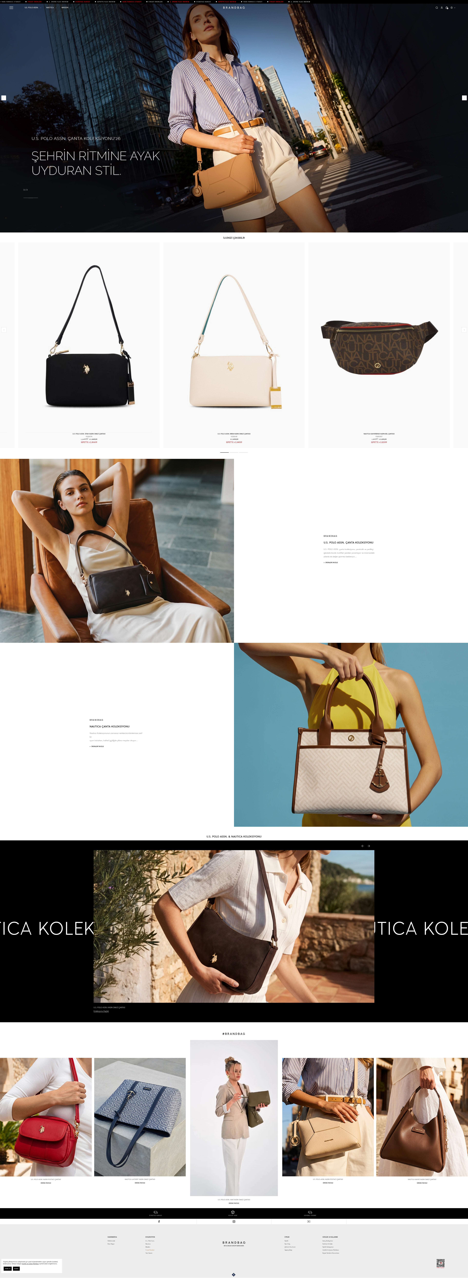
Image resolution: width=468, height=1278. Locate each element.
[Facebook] (159, 1221)
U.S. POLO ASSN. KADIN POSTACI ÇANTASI (46, 1179)
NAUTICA (50, 8)
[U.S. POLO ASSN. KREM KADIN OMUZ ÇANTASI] (234, 338)
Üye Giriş (287, 1244)
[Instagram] (234, 1221)
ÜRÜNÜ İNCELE (46, 1183)
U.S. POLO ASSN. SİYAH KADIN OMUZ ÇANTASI (89, 434)
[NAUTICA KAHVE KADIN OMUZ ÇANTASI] (422, 1117)
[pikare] (234, 1275)
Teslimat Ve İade (327, 1244)
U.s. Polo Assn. (150, 1241)
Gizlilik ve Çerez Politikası (30, 1264)
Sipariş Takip (288, 1250)
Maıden (148, 1247)
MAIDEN (65, 8)
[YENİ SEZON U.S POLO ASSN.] (234, 118)
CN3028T (379, 436)
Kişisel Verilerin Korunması (330, 1253)
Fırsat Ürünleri (150, 1250)
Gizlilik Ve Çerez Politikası (330, 1250)
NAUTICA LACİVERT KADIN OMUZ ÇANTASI (140, 1179)
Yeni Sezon (149, 1253)
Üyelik (286, 1241)
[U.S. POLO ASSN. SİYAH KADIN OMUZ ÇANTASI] (89, 338)
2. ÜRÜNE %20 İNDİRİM (106, 2)
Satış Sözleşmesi (327, 1241)
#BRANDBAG (234, 1034)
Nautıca (148, 1244)
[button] (224, 452)
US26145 (234, 436)
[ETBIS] (441, 1263)
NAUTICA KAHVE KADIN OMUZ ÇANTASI (422, 1179)
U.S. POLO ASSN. (31, 8)
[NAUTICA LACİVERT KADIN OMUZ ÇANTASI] (140, 1117)
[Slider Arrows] (3, 97)
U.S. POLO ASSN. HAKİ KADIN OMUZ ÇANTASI (234, 1200)
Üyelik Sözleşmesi (327, 1247)
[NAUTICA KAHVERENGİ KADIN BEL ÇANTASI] (379, 338)
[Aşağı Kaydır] (234, 200)
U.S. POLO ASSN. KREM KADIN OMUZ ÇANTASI (234, 434)
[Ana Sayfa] (234, 7)
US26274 (89, 436)
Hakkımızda (111, 1241)
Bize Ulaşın (111, 1244)
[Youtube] (308, 1221)
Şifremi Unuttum (290, 1247)
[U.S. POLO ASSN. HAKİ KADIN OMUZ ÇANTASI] (234, 1195)
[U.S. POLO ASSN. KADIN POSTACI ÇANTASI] (46, 1117)
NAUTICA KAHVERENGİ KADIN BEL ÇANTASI (379, 434)
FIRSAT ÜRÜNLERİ (83, 2)
